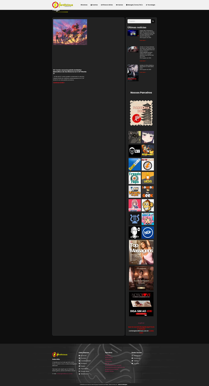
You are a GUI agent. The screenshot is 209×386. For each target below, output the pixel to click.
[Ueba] (148, 178)
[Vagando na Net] (135, 192)
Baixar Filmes (109, 371)
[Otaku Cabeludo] (135, 232)
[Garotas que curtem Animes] (148, 219)
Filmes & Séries (107, 5)
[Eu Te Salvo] (148, 164)
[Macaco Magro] (148, 205)
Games (120, 5)
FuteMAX (108, 356)
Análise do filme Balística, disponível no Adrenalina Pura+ (147, 66)
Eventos (95, 5)
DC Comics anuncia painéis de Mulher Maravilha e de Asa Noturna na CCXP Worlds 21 (69, 71)
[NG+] (148, 232)
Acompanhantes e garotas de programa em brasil (115, 368)
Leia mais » (143, 40)
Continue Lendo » (59, 83)
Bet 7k (107, 363)
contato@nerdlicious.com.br (64, 373)
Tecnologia (151, 5)
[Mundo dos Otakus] (135, 205)
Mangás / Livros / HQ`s (135, 5)
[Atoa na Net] (148, 151)
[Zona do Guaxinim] (135, 137)
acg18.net (141, 323)
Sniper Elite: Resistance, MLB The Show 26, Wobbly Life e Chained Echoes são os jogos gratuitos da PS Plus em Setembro (147, 33)
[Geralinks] (135, 164)
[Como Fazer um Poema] (135, 219)
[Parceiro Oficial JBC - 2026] (141, 112)
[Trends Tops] (135, 178)
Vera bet (108, 359)
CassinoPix (108, 361)
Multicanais (109, 357)
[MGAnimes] (148, 137)
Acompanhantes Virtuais (113, 365)
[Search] (153, 21)
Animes (84, 5)
